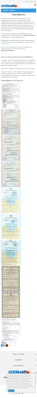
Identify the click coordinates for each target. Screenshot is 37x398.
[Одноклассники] (4, 345)
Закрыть (11, 390)
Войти (26, 1)
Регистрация (33, 1)
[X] (7, 345)
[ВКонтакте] (2, 345)
